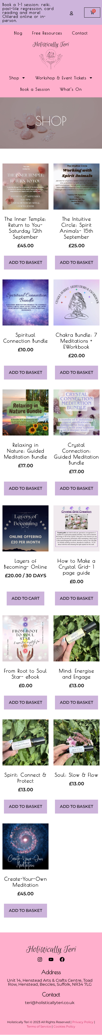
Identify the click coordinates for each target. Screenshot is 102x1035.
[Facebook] (62, 959)
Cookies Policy (64, 1026)
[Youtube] (51, 959)
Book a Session (35, 89)
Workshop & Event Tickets (60, 78)
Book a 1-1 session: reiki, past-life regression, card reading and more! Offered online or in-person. (28, 12)
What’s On (71, 89)
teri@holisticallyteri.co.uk (50, 1002)
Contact (80, 33)
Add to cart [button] (25, 598)
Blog (18, 33)
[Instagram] (40, 959)
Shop (14, 78)
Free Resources (47, 33)
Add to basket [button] (25, 262)
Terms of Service (39, 1026)
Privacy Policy (82, 1022)
